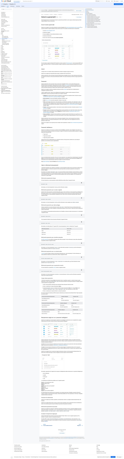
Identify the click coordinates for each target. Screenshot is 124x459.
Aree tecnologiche (17, 1)
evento (54, 267)
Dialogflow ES (12, 4)
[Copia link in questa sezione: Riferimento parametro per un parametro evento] (64, 265)
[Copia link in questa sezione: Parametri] (47, 81)
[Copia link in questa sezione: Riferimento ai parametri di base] (57, 178)
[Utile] (80, 14)
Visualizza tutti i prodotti (18, 446)
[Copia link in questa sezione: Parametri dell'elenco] (53, 127)
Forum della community (45, 446)
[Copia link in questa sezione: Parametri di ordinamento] (54, 397)
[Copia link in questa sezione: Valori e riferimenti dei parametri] (59, 165)
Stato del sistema (44, 451)
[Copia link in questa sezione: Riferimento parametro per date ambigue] (61, 205)
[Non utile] (82, 14)
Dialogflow (5, 4)
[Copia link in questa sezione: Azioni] (45, 69)
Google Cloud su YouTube (100, 451)
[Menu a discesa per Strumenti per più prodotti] (33, 1)
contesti (43, 253)
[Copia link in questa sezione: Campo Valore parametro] (54, 278)
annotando (65, 89)
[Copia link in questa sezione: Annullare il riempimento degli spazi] (58, 413)
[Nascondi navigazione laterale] (12, 457)
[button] (6, 32)
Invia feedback (79, 17)
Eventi (97, 448)
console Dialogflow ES (50, 30)
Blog (97, 446)
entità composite (45, 239)
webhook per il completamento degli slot (60, 345)
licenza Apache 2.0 (51, 438)
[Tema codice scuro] (81, 183)
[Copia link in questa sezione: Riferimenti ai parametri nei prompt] (58, 406)
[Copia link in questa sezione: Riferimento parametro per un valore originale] (63, 190)
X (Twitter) (98, 449)
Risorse (23, 6)
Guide (8, 6)
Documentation (46, 14)
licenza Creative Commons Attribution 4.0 (72, 437)
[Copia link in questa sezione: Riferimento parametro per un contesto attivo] (63, 251)
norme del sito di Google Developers (68, 438)
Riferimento (12, 6)
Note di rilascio (44, 449)
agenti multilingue (46, 161)
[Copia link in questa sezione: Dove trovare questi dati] (55, 24)
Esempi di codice (71, 449)
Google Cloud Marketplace (18, 449)
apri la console (77, 27)
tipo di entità (67, 85)
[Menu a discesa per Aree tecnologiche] (21, 1)
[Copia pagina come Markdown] (60, 17)
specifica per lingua (61, 161)
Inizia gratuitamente (118, 4)
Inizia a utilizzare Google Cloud (73, 448)
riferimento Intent (69, 63)
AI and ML (51, 14)
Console (108, 1)
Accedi (122, 1)
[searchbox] (6, 9)
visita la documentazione (70, 27)
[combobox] (100, 1)
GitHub (70, 446)
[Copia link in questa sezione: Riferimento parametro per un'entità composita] (64, 237)
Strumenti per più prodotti (27, 1)
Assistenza (18, 6)
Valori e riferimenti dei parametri (72, 104)
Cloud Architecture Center (73, 451)
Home (42, 14)
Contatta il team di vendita (18, 451)
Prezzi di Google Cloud (17, 448)
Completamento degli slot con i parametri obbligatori (52, 96)
